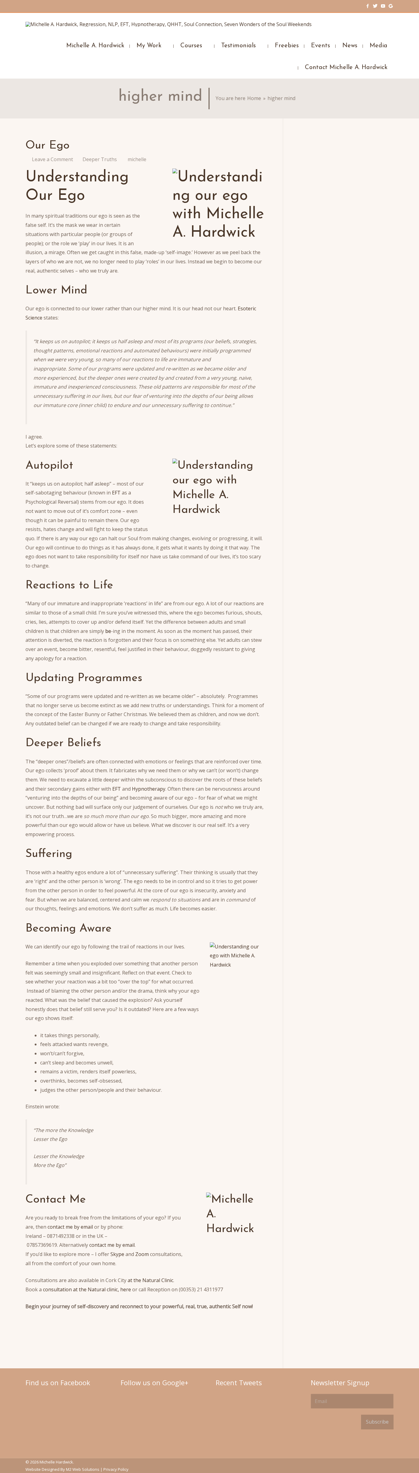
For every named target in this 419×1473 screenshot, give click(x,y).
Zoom (142, 1254)
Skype (117, 1254)
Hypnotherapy (148, 788)
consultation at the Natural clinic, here (87, 1289)
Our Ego (47, 145)
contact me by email (70, 1226)
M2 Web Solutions (82, 1469)
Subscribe (377, 1421)
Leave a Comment (52, 159)
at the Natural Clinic (150, 1280)
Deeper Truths (100, 159)
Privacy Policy (116, 1469)
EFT (117, 492)
